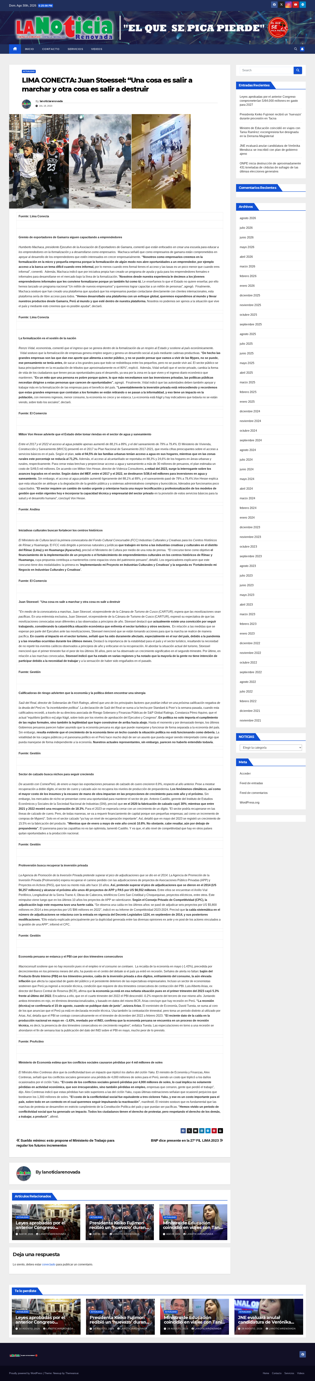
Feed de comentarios (254, 792)
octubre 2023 (248, 546)
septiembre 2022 (251, 672)
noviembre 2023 (250, 536)
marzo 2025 (247, 382)
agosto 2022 (248, 681)
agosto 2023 (248, 565)
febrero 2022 (248, 701)
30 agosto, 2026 (30, 1328)
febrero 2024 (248, 507)
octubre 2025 (248, 314)
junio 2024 (247, 469)
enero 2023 (247, 633)
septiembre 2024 (251, 440)
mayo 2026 (247, 247)
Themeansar (71, 1373)
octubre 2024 (248, 430)
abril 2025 (246, 372)
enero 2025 (247, 401)
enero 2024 (247, 517)
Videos (96, 49)
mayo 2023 (247, 594)
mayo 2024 (247, 479)
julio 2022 (246, 691)
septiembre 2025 (251, 324)
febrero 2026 (248, 276)
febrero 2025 (248, 392)
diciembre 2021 (250, 710)
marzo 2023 (247, 614)
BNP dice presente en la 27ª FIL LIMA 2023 (185, 1140)
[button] (295, 48)
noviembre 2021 (250, 720)
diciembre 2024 (250, 411)
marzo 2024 (247, 498)
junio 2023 (247, 585)
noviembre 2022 (250, 652)
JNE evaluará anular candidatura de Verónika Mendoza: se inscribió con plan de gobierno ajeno (270, 149)
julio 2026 (246, 227)
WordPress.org (250, 802)
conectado (48, 1264)
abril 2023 (246, 604)
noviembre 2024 (250, 421)
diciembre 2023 (250, 527)
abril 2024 (246, 488)
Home (266, 1373)
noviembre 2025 (250, 305)
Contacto (51, 49)
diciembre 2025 (250, 295)
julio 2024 (246, 459)
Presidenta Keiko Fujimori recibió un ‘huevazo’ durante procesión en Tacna (119, 1227)
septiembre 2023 (251, 556)
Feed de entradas (251, 783)
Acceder (245, 773)
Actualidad (29, 71)
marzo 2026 (247, 266)
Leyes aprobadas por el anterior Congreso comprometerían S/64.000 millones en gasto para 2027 (269, 100)
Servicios (75, 49)
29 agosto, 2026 (178, 1328)
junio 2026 (247, 237)
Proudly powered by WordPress (26, 1373)
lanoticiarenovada (51, 101)
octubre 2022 (248, 662)
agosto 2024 (248, 450)
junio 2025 (247, 353)
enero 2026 (247, 285)
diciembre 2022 (250, 643)
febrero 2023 (248, 623)
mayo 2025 (247, 363)
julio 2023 (246, 575)
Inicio (29, 49)
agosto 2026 (248, 218)
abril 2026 (246, 256)
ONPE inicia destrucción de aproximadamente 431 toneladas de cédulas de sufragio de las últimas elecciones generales (270, 167)
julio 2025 (246, 343)
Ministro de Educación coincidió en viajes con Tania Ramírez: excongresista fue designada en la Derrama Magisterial (270, 132)
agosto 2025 (248, 334)
